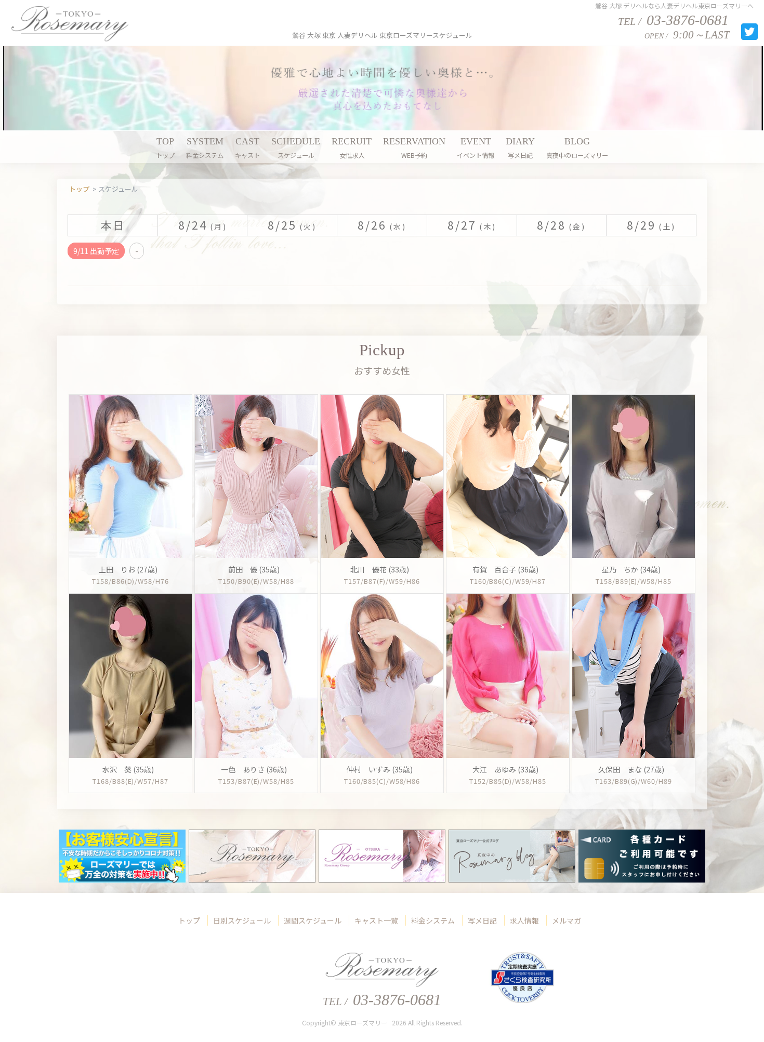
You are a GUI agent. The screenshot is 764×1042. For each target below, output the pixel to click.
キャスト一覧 (376, 920)
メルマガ (566, 920)
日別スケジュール (242, 920)
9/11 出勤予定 (96, 251)
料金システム (433, 920)
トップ (189, 920)
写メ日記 (482, 920)
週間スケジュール (312, 920)
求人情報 (524, 920)
